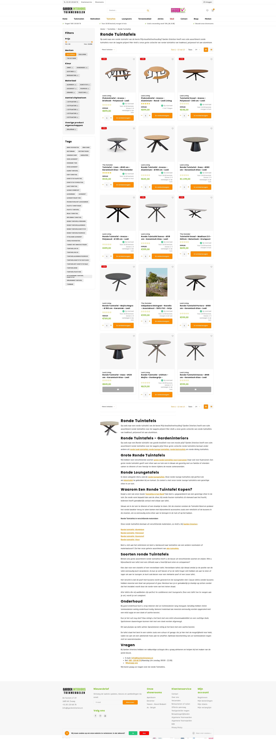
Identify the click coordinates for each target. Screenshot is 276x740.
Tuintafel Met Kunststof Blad (77, 264)
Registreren (202, 697)
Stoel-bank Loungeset (74, 237)
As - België (151, 707)
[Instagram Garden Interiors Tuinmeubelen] (100, 716)
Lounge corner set (73, 190)
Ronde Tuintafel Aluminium (76, 225)
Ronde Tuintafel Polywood (76, 233)
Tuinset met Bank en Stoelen (77, 244)
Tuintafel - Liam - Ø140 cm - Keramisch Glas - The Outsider (117, 168)
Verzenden (176, 701)
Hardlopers (84, 155)
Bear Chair (86, 147)
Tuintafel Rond (72, 268)
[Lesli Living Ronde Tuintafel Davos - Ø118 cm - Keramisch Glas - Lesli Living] (157, 213)
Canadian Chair (72, 155)
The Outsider (71, 58)
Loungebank (71, 194)
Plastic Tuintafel (73, 209)
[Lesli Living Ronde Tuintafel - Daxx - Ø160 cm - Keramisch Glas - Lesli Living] (195, 144)
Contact (184, 19)
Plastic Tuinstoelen (74, 205)
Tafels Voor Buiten (73, 240)
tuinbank (70, 284)
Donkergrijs (82, 67)
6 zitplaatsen (72, 113)
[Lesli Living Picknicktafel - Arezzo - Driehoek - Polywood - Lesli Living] (118, 74)
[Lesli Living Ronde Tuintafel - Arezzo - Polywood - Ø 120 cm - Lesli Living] (118, 213)
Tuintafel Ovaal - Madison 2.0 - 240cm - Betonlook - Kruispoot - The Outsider (195, 237)
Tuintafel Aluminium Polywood (77, 256)
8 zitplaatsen (72, 117)
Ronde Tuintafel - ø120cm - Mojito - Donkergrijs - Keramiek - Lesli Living (154, 376)
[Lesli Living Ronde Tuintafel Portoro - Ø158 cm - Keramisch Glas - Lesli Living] (195, 282)
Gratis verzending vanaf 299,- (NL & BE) (161, 24)
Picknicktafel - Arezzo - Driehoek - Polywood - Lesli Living (115, 99)
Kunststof (85, 84)
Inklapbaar (71, 129)
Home (65, 19)
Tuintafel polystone (74, 272)
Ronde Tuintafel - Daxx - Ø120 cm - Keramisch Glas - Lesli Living (117, 376)
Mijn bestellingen (205, 701)
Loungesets (127, 19)
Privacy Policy (177, 727)
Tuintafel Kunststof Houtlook (78, 260)
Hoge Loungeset (72, 167)
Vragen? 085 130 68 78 (73, 24)
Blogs (196, 19)
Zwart (70, 67)
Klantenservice (86, 2)
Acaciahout (71, 88)
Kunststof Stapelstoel (75, 182)
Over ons (175, 697)
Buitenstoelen (83, 151)
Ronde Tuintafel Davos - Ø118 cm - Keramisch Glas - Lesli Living (155, 237)
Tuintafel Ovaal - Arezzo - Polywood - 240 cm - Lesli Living (193, 99)
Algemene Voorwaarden (182, 717)
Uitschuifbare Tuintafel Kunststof (75, 276)
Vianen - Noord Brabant (156, 704)
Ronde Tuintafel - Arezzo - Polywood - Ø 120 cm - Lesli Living (115, 237)
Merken (208, 19)
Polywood (84, 88)
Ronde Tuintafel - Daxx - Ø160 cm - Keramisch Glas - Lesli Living (194, 168)
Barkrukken (95, 19)
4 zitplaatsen (72, 105)
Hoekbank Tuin (72, 163)
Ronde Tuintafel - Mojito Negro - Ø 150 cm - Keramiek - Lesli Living (117, 307)
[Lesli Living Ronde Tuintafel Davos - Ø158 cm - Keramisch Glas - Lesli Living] (195, 351)
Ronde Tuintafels (124, 29)
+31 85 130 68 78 (72, 2)
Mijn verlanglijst (204, 707)
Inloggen (208, 2)
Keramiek (71, 92)
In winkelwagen (123, 118)
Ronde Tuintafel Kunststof (76, 229)
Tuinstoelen (79, 19)
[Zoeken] (148, 10)
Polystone (83, 92)
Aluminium (71, 84)
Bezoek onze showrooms (204, 24)
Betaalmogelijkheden (181, 714)
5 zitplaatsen (72, 109)
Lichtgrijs (71, 71)
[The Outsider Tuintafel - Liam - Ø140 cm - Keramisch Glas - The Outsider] (118, 144)
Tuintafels (111, 19)
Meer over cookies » (203, 733)
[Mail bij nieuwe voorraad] (118, 389)
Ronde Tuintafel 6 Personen (76, 221)
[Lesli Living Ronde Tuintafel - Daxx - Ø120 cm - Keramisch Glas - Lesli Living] (118, 351)
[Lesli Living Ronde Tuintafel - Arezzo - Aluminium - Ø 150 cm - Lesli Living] (157, 144)
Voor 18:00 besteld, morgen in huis (114, 24)
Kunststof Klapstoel (74, 178)
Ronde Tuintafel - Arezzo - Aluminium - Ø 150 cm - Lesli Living (155, 168)
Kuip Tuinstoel (72, 174)
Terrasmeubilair (144, 19)
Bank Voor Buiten (73, 147)
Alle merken (71, 54)
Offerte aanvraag (179, 707)
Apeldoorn (151, 697)
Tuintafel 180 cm (72, 248)
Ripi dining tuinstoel (74, 217)
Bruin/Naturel (72, 75)
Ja (133, 733)
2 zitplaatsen (72, 101)
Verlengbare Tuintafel (74, 280)
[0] (212, 10)
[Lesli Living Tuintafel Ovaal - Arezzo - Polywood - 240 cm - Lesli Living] (195, 74)
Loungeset (82, 194)
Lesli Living (82, 54)
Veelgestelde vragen (180, 711)
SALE (172, 19)
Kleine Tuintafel (72, 171)
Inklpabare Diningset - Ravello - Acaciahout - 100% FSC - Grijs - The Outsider (156, 307)
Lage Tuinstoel (72, 186)
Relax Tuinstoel (72, 213)
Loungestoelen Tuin (74, 198)
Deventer (150, 701)
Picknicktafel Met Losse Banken (77, 202)
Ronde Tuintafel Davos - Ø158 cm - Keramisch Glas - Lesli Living (194, 376)
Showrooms (99, 2)
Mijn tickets (202, 704)
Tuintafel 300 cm (72, 252)
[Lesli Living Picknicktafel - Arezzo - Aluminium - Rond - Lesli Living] (157, 74)
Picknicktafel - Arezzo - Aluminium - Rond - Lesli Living (156, 99)
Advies (160, 19)
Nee (144, 733)
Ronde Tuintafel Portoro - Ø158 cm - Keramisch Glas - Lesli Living (195, 307)
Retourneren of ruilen (181, 704)
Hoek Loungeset (72, 159)
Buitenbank (71, 151)
